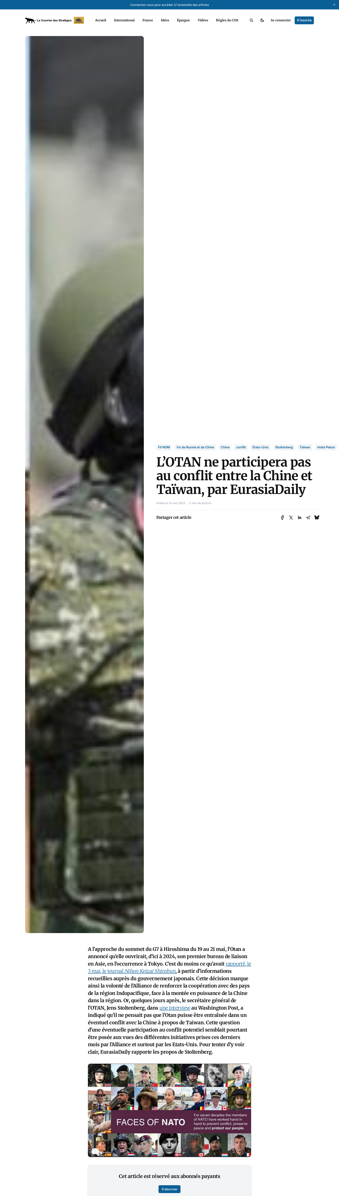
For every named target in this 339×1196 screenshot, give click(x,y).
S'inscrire (304, 20)
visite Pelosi (326, 447)
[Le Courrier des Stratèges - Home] (56, 20)
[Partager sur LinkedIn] (299, 517)
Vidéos (203, 20)
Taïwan (305, 447)
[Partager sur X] (291, 517)
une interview (174, 1008)
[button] (251, 20)
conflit (241, 447)
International (124, 20)
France (147, 20)
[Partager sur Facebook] (282, 517)
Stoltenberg (284, 447)
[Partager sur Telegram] (308, 517)
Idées (165, 20)
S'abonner (169, 1189)
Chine (225, 447)
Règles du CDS (227, 20)
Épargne (183, 20)
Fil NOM (164, 447)
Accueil (100, 20)
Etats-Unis (260, 447)
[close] (334, 5)
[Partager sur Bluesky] (316, 517)
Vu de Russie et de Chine (195, 447)
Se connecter (281, 20)
